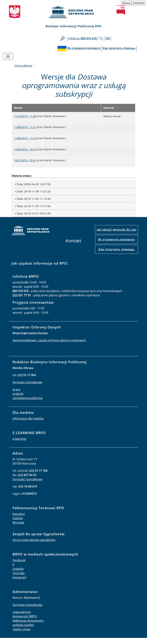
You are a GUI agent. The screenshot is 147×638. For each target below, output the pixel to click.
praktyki (18, 394)
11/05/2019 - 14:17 (25, 149)
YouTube (19, 573)
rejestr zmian (21, 629)
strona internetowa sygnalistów (34, 540)
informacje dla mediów (28, 418)
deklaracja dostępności (28, 621)
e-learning (19, 439)
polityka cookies (23, 625)
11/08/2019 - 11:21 (25, 127)
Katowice (19, 514)
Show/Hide (138, 2)
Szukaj (62, 38)
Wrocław (18, 522)
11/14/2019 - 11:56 (25, 116)
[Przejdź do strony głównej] (73, 12)
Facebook (19, 560)
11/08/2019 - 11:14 (25, 138)
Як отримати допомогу (116, 239)
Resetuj (126, 2)
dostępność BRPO (25, 616)
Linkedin (18, 569)
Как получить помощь (117, 249)
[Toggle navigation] (8, 56)
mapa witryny (22, 612)
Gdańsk (18, 518)
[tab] (73, 184)
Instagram (19, 577)
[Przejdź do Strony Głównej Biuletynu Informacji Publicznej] (121, 10)
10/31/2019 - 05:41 (25, 160)
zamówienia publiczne (27, 398)
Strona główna (23, 65)
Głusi (101, 38)
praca (16, 389)
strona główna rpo (30, 231)
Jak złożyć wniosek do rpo (116, 230)
